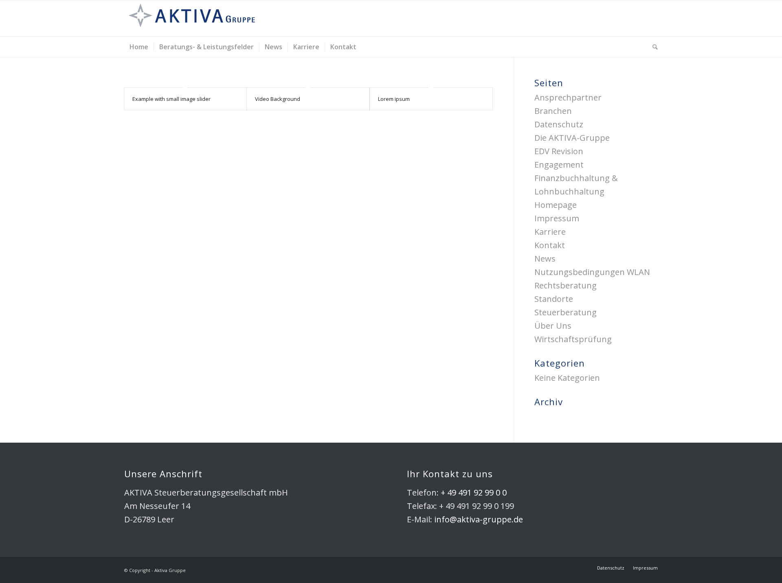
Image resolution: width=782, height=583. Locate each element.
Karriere (550, 231)
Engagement (559, 164)
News (545, 258)
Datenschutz (558, 124)
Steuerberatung (565, 312)
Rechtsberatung (565, 285)
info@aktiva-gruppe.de (478, 519)
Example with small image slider (171, 99)
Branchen (553, 110)
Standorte (553, 298)
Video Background (277, 99)
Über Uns (552, 325)
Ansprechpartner (568, 97)
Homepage (555, 204)
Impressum (556, 218)
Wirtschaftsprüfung (573, 339)
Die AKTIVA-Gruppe (572, 137)
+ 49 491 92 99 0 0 (474, 492)
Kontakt (549, 245)
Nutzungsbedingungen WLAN (592, 271)
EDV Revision (558, 151)
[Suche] (652, 47)
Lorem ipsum (394, 99)
